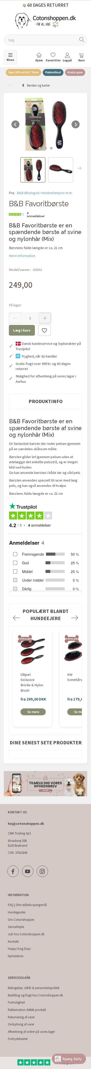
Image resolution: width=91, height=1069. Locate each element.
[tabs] (81, 58)
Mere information (22, 255)
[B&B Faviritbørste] (45, 124)
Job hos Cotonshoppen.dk (26, 934)
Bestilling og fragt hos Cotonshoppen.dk (35, 995)
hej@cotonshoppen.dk (26, 823)
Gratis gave (75, 72)
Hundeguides (17, 912)
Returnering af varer (21, 1017)
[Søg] (81, 40)
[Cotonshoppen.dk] (45, 20)
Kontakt (13, 941)
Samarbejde (16, 927)
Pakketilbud (53, 72)
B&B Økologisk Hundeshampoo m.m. (45, 192)
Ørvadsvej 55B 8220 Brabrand (17, 843)
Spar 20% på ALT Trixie (23, 72)
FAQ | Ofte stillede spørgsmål (27, 905)
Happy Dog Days (19, 949)
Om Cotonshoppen (21, 919)
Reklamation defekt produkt (27, 1010)
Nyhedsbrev (16, 956)
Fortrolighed (16, 1002)
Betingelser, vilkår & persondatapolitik (33, 988)
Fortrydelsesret (18, 1039)
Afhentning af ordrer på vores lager (31, 1032)
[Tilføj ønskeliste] (44, 330)
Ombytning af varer (21, 1024)
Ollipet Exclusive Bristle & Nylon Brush (31, 682)
